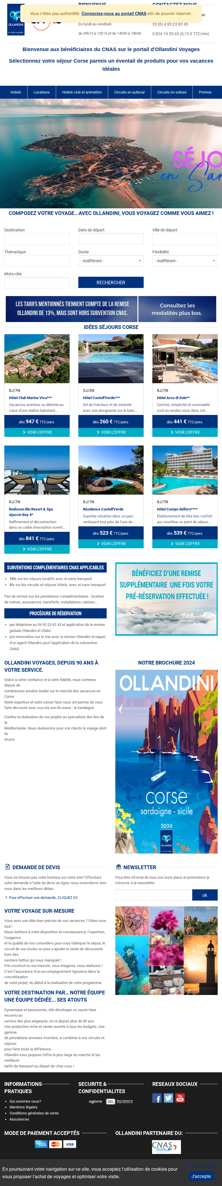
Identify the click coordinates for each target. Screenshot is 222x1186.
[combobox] (37, 239)
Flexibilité (160, 252)
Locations (42, 92)
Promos (205, 92)
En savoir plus (201, 1164)
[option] (111, 153)
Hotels (15, 92)
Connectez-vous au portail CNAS (114, 13)
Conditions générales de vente (34, 1113)
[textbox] (32, 238)
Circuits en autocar (129, 92)
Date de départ (91, 230)
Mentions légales (24, 1107)
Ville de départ (164, 230)
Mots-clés (13, 274)
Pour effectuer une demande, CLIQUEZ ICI (43, 897)
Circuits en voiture (171, 92)
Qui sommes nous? (25, 1101)
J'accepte (201, 1176)
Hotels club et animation (82, 92)
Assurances (19, 1119)
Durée (83, 252)
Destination (14, 230)
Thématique (15, 252)
